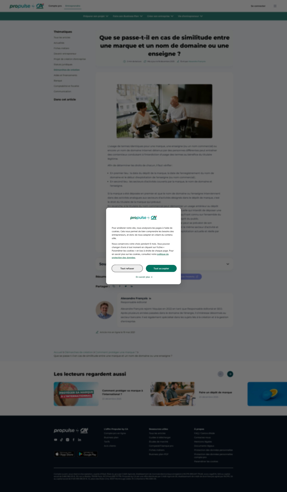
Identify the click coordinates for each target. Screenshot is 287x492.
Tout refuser (127, 268)
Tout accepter (161, 268)
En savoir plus (143, 277)
